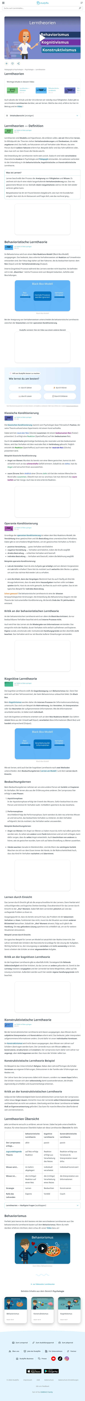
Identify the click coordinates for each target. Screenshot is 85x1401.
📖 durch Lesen (25, 396)
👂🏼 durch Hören (60, 387)
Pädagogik (44, 159)
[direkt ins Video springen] (42, 295)
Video (20, 106)
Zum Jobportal (67, 1343)
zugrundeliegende (14, 1151)
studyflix (44, 2)
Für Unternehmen (55, 1351)
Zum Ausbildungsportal (45, 1343)
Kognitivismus (15, 702)
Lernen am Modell (49, 771)
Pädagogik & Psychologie (13, 69)
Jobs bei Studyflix (34, 1351)
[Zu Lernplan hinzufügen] (6, 63)
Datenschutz (49, 1380)
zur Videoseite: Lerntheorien (44, 1284)
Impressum (27, 1380)
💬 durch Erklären (60, 396)
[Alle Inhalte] (3, 2)
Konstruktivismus (15, 1043)
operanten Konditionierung (29, 535)
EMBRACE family (47, 1392)
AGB (38, 1380)
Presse (44, 1359)
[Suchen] (80, 8)
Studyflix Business (26, 1359)
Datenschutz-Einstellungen (68, 1380)
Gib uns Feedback (42, 1386)
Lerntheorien (40, 69)
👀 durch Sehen (25, 387)
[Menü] (82, 2)
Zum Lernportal (22, 1343)
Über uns (15, 1351)
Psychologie (29, 69)
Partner (73, 1351)
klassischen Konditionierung (20, 425)
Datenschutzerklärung (72, 406)
